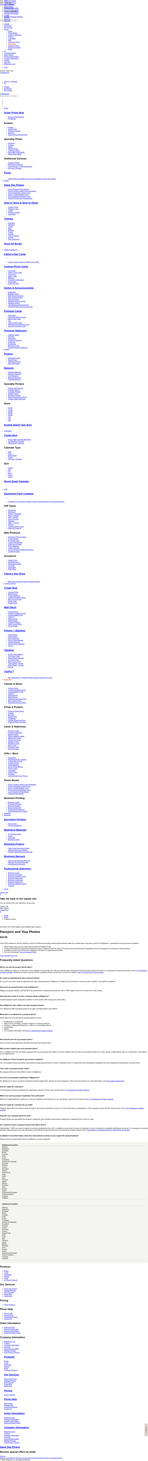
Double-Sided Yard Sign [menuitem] (16, 399)
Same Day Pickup (14, 185)
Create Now (10, 435)
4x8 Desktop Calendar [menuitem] (16, 441)
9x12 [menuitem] (10, 473)
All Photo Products (10, 1280)
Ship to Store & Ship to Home (21, 202)
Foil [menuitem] (9, 321)
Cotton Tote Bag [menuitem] (14, 548)
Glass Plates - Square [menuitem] (16, 665)
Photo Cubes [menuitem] (12, 769)
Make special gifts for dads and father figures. (24, 582)
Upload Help (8, 1315)
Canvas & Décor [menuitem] (10, 583)
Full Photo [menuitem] (11, 271)
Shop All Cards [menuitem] (13, 283)
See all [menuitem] (10, 646)
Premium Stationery (15, 330)
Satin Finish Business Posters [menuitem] (18, 848)
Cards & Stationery (15, 35)
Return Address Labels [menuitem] (16, 736)
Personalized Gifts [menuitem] (14, 564)
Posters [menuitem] (10, 127)
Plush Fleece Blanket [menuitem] (15, 640)
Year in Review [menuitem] (13, 236)
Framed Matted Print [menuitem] (15, 615)
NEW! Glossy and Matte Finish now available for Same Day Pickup (32, 179)
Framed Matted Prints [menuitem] (15, 692)
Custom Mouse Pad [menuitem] (15, 761)
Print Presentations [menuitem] (15, 825)
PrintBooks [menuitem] (12, 119)
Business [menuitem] (7, 815)
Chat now (8, 3)
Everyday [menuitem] (11, 223)
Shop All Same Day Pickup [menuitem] (17, 776)
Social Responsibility (11, 1349)
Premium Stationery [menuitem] (15, 733)
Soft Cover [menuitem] (12, 214)
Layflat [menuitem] (10, 211)
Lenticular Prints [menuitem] (14, 150)
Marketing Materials (15, 829)
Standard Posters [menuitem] (14, 358)
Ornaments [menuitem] (12, 510)
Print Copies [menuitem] (12, 824)
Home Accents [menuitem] (13, 519)
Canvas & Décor (14, 42)
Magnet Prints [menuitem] (13, 149)
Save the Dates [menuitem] (13, 299)
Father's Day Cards (15, 254)
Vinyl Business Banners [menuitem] (16, 864)
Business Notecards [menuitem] (15, 878)
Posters (10, 37)
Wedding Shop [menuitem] (13, 562)
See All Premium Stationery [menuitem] (18, 348)
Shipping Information (11, 1331)
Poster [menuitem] (10, 457)
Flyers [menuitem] (10, 836)
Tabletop (9, 650)
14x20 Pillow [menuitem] (12, 637)
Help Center (8, 1313)
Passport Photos (10, 1290)
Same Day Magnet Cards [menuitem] (17, 317)
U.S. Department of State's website (77, 1090)
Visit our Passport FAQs (27, 952)
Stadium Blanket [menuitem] (14, 642)
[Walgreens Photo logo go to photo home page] (4, 94)
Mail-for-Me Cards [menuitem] (14, 319)
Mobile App (8, 1296)
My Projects (8, 27)
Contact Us (8, 1319)
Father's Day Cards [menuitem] (15, 273)
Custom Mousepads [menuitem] (15, 542)
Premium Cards (13, 311)
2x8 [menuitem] (9, 420)
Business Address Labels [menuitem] (17, 884)
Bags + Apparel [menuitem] (13, 516)
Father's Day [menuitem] (12, 560)
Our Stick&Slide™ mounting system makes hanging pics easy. (30, 678)
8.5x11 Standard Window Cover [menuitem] (19, 196)
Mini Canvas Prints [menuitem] (15, 599)
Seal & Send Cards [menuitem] (15, 323)
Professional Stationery (17, 868)
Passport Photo (13, 46)
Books (6, 1271)
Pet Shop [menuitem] (11, 566)
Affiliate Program (10, 1351)
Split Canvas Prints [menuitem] (15, 624)
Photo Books (12, 33)
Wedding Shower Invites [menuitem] (16, 301)
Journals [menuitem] (11, 886)
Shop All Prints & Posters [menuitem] (17, 722)
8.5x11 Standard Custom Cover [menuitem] (19, 193)
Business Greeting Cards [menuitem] (17, 876)
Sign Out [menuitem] (7, 19)
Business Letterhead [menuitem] (15, 880)
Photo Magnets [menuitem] (13, 546)
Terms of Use (34, 1458)
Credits (6, 60)
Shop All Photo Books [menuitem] (16, 794)
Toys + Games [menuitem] (13, 517)
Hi (5, 51)
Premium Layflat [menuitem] (14, 212)
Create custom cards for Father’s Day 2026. (23, 262)
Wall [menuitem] (9, 452)
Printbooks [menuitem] (12, 718)
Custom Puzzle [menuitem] (13, 763)
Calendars (12, 38)
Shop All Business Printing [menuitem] (17, 811)
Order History (8, 55)
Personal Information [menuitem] (11, 8)
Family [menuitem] (10, 232)
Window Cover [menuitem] (13, 209)
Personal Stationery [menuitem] (15, 340)
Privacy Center (5, 1458)
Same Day (12, 44)
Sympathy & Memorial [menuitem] (16, 280)
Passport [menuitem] (11, 774)
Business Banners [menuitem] (14, 378)
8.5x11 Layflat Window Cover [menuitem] (18, 195)
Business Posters (14, 844)
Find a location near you (8, 956)
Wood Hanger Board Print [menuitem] (17, 397)
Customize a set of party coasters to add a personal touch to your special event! (36, 501)
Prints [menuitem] (6, 108)
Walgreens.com (9, 64)
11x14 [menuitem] (10, 408)
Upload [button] (6, 87)
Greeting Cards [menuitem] (13, 747)
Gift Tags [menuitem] (11, 337)
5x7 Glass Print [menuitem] (13, 660)
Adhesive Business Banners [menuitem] (18, 862)
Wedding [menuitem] (11, 225)
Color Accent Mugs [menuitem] (15, 544)
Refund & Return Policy (12, 1333)
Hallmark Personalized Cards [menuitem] (18, 324)
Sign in (6, 81)
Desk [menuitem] (10, 454)
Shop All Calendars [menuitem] (15, 459)
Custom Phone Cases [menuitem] (16, 526)
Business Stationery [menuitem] (15, 882)
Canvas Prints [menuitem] (13, 592)
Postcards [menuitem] (11, 342)
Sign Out (7, 62)
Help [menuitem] (5, 1)
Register (14, 81)
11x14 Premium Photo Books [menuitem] (18, 189)
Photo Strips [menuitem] (14, 154)
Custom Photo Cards (16, 266)
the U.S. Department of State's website (39, 1031)
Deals (10, 49)
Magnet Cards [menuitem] (13, 734)
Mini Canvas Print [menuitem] (14, 662)
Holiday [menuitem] (11, 234)
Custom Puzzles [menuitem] (14, 551)
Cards (6, 1273)
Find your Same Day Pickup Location (90, 972)
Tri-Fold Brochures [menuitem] (14, 834)
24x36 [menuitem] (10, 415)
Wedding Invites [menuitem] (14, 303)
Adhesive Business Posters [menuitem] (18, 850)
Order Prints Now (14, 112)
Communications (10, 53)
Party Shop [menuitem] (12, 569)
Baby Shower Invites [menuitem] (15, 298)
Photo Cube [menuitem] (12, 601)
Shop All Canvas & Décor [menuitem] (17, 703)
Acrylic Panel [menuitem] (13, 626)
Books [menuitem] (6, 181)
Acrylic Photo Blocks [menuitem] (15, 654)
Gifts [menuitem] (5, 489)
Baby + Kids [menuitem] (12, 276)
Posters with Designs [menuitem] (15, 388)
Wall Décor (10, 607)
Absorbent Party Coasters (19, 493)
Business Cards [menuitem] (13, 346)
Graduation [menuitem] (12, 292)
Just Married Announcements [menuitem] (18, 305)
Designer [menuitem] (11, 143)
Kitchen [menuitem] (10, 525)
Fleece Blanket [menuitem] (13, 638)
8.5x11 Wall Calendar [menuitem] (19, 439)
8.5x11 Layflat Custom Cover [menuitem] (22, 191)
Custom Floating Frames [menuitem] (17, 597)
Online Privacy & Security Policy (50, 1458)
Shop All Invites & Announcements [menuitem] (20, 307)
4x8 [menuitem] (9, 470)
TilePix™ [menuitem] (11, 617)
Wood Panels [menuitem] (13, 594)
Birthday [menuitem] (11, 230)
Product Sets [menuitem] (12, 603)
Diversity (7, 1347)
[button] (5, 83)
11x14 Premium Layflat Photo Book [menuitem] (20, 550)
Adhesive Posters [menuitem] (14, 131)
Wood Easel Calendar (16, 481)
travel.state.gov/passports (115, 1081)
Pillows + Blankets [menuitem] (14, 514)
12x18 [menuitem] (10, 410)
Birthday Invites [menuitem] (13, 294)
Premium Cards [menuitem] (13, 731)
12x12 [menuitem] (10, 477)
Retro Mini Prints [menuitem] (16, 152)
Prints (10, 31)
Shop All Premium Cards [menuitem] (17, 326)
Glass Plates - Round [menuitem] (15, 663)
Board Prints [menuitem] (12, 129)
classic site (4, 892)
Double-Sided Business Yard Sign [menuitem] (20, 852)
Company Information (11, 1345)
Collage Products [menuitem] (14, 622)
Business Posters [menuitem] (14, 395)
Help (5, 67)
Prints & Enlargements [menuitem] (16, 117)
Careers (7, 1343)
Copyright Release (10, 1317)
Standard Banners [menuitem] (14, 372)
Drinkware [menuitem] (11, 512)
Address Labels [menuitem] (13, 335)
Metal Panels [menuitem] (12, 619)
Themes (8, 218)
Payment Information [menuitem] (11, 12)
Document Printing (15, 819)
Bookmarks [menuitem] (12, 344)
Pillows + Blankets (14, 630)
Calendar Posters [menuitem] (14, 392)
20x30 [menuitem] (10, 413)
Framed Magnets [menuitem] (14, 596)
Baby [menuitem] (10, 228)
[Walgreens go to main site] (4, 72)
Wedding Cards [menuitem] (13, 743)
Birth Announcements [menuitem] (15, 296)
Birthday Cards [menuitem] (13, 742)
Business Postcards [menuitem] (15, 875)
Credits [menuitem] (6, 15)
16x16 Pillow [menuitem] (12, 635)
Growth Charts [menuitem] (13, 394)
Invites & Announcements (19, 288)
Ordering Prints (9, 1327)
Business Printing (14, 47)
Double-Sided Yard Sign (18, 425)
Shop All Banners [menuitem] (14, 379)
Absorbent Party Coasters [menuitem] (17, 537)
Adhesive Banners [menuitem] (14, 374)
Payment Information (11, 58)
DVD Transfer (9, 1292)
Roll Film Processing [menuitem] (15, 165)
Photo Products (9, 1305)
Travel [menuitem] (10, 227)
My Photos (8, 26)
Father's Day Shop (14, 573)
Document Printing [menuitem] (14, 168)
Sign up (3, 1456)
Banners (9, 368)
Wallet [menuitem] (10, 147)
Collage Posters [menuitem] (14, 390)
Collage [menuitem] (11, 145)
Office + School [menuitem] (13, 523)
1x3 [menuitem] (9, 417)
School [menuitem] (10, 237)
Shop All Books (13, 243)
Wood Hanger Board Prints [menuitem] (17, 135)
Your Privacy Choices (11, 1352)
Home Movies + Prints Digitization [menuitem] (20, 166)
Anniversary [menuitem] (12, 282)
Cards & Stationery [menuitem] (11, 250)
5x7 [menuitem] (9, 471)
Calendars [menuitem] (7, 431)
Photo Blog (8, 1294)
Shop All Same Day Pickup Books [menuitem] (20, 198)
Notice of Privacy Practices (20, 1458)
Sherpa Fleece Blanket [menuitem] (16, 644)
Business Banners (14, 856)
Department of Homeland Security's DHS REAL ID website (108, 1130)
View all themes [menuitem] (13, 239)
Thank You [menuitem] (12, 274)
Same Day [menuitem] (8, 679)
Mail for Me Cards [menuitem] (14, 738)
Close (2, 910)
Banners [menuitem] (11, 133)
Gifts (9, 40)
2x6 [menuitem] (9, 419)
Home (6, 29)
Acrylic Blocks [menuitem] (13, 539)
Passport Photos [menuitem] (14, 163)
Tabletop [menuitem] (11, 521)
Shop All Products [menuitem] (14, 528)
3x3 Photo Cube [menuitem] (14, 541)
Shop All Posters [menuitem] (14, 363)
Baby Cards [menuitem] (12, 745)
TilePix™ (9, 671)
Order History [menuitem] (8, 4)
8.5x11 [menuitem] (10, 468)
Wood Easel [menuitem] (12, 455)
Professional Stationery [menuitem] (16, 810)
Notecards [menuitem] (11, 338)
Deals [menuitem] (6, 889)
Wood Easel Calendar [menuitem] (16, 443)
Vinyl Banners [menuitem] (13, 376)
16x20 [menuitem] (10, 411)
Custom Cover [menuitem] (13, 207)
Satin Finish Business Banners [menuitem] (19, 860)
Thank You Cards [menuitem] (14, 740)
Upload (6, 24)
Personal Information (11, 57)
